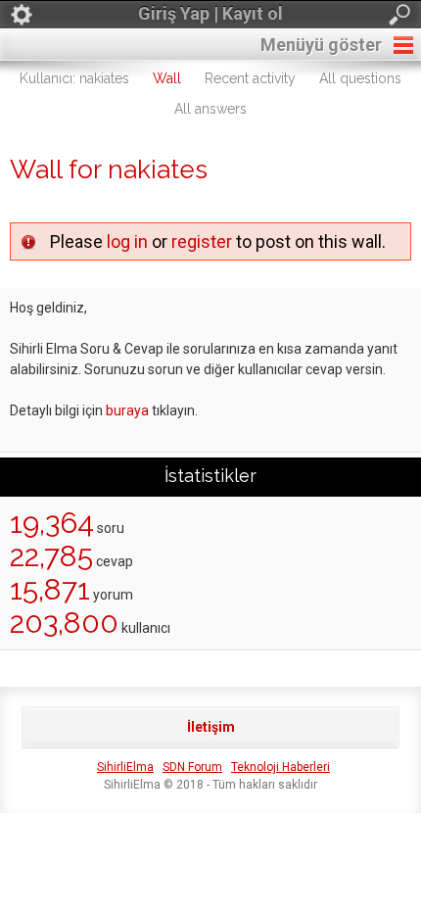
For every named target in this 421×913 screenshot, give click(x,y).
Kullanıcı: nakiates (74, 78)
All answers (210, 109)
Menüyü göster (321, 44)
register (201, 241)
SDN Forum (192, 767)
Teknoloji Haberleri (280, 767)
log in (127, 241)
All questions (360, 78)
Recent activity (250, 78)
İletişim (211, 727)
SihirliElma (125, 767)
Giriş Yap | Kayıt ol (210, 13)
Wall (167, 78)
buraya (127, 410)
